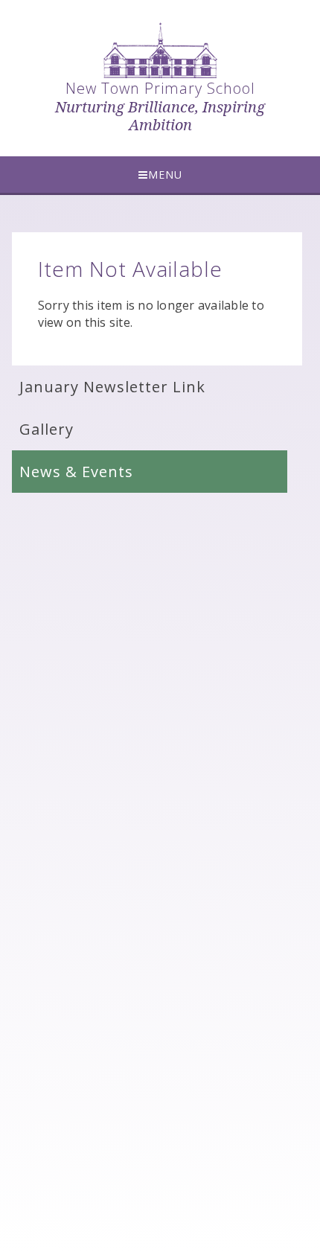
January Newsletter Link (112, 387)
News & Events (76, 471)
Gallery (46, 429)
